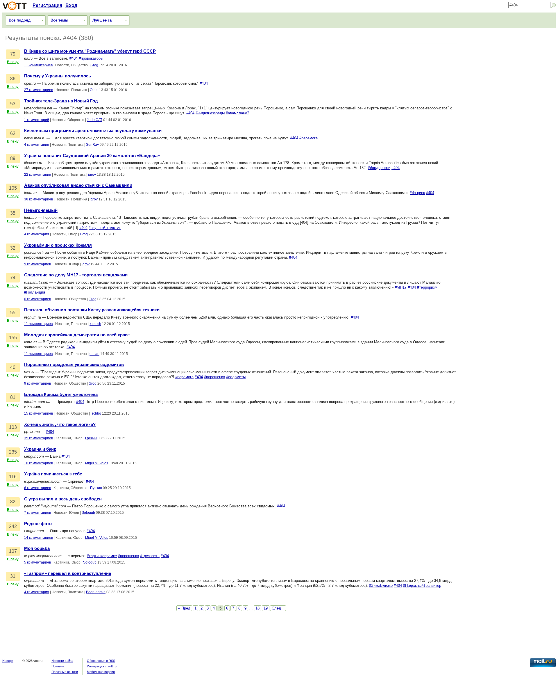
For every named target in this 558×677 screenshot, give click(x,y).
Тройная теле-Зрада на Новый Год (61, 101)
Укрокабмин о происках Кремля (58, 245)
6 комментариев (37, 488)
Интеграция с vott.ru (102, 666)
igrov (92, 175)
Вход (71, 5)
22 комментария (37, 175)
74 (12, 277)
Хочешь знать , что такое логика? (60, 424)
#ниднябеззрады (210, 113)
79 (12, 53)
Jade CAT (94, 120)
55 (12, 312)
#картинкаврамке (102, 556)
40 (12, 367)
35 (12, 213)
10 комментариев (38, 463)
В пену (13, 62)
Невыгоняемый (41, 210)
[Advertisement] (509, 71)
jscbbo (96, 413)
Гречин (91, 438)
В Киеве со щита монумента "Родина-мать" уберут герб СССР (90, 51)
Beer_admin (95, 592)
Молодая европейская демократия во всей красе (77, 335)
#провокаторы (91, 58)
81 (12, 397)
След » (278, 608)
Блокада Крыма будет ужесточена (61, 394)
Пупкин (96, 488)
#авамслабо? (237, 113)
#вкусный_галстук (105, 227)
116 (13, 476)
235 (13, 451)
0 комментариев (37, 299)
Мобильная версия (101, 672)
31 (12, 576)
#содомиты (236, 377)
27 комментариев (38, 90)
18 (257, 608)
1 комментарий (36, 120)
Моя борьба (37, 548)
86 (12, 78)
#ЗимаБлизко (381, 585)
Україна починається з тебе (53, 474)
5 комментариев (37, 562)
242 (13, 526)
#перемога (308, 138)
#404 (73, 58)
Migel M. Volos (96, 463)
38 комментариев (38, 199)
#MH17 (401, 287)
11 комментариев (38, 65)
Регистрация (47, 5)
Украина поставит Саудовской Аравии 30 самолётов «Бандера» (92, 155)
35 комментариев (38, 438)
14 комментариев (38, 538)
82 (12, 501)
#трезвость (150, 556)
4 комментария (36, 145)
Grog (94, 65)
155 (13, 337)
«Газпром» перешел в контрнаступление (67, 573)
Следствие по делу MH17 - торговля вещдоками (76, 275)
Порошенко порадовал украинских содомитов (74, 364)
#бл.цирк (417, 193)
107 (13, 551)
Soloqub (88, 513)
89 (12, 158)
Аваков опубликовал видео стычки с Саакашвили (78, 185)
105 (13, 188)
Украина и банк (40, 449)
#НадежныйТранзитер (422, 585)
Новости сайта (62, 660)
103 (13, 427)
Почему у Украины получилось (57, 76)
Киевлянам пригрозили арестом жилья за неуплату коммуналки (93, 130)
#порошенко (214, 377)
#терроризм (427, 287)
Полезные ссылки (64, 672)
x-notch (95, 324)
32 (12, 248)
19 (266, 608)
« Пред (184, 608)
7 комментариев (37, 513)
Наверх (7, 660)
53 (12, 103)
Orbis (94, 90)
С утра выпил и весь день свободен (63, 499)
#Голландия (34, 292)
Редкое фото (38, 523)
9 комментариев (37, 264)
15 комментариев (38, 413)
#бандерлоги (379, 168)
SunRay (92, 145)
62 (12, 133)
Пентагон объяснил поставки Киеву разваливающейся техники (92, 310)
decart (94, 354)
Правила (57, 666)
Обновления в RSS (101, 660)
